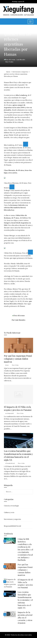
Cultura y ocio (9, 512)
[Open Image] (25, 144)
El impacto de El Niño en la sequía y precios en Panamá (17, 408)
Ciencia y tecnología (11, 506)
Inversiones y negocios (12, 29)
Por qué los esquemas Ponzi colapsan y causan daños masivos (18, 358)
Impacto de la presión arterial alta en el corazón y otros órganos (25, 617)
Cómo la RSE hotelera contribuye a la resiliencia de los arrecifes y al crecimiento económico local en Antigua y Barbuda (25, 549)
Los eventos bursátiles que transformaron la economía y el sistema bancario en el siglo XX (18, 455)
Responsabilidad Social (12, 526)
